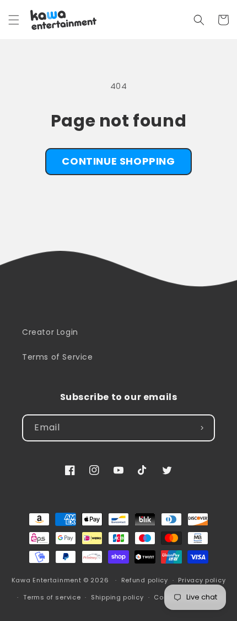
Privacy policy (201, 580)
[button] (14, 20)
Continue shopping (118, 161)
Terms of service (51, 597)
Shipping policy (117, 597)
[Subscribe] (202, 427)
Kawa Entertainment (47, 580)
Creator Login (50, 332)
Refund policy (144, 580)
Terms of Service (57, 356)
